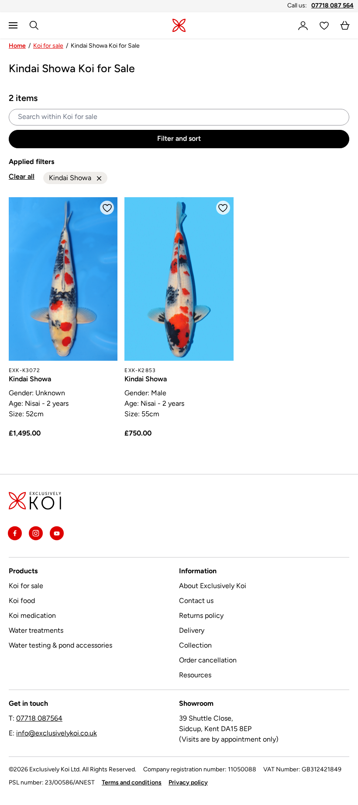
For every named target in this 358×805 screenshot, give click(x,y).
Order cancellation (208, 660)
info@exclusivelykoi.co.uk (56, 733)
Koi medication (32, 616)
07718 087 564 (332, 6)
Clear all (21, 177)
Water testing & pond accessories (60, 645)
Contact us (196, 601)
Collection (195, 645)
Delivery (191, 630)
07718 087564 (39, 718)
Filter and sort (179, 139)
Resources (195, 675)
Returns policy (201, 616)
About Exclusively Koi (212, 586)
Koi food (22, 601)
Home (17, 46)
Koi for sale (48, 46)
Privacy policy (188, 783)
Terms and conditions (132, 783)
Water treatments (36, 630)
